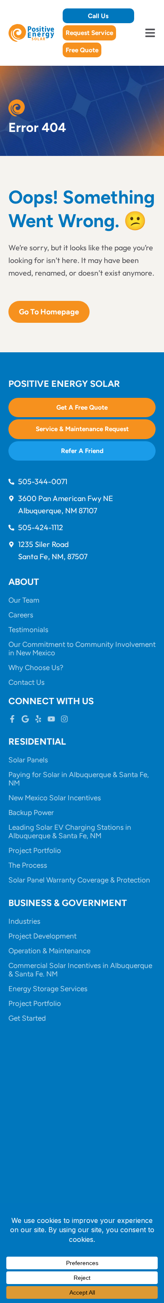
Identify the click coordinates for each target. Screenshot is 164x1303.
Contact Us (26, 682)
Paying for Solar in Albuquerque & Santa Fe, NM (78, 778)
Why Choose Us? (35, 667)
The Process (27, 865)
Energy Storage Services (47, 988)
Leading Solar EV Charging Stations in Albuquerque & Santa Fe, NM (69, 831)
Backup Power (31, 812)
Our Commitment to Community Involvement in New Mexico (82, 648)
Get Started (27, 1018)
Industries (24, 921)
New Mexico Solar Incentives (54, 798)
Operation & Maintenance (49, 950)
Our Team (24, 600)
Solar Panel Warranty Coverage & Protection (79, 880)
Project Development (42, 936)
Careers (20, 615)
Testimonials (28, 629)
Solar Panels (28, 760)
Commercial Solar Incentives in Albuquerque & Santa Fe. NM (80, 969)
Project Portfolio (34, 850)
